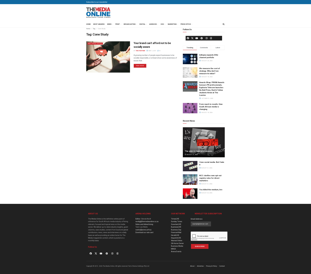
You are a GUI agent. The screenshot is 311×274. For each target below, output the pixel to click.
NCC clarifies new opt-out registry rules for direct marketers (210, 178)
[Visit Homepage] (98, 12)
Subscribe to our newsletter (96, 2)
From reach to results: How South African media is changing (211, 106)
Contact (222, 266)
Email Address (197, 219)
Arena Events (176, 251)
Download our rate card (144, 232)
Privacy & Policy (211, 266)
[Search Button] (223, 24)
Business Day (176, 230)
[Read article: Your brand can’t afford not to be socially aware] (108, 57)
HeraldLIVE (175, 235)
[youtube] (196, 38)
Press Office (186, 24)
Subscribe (200, 246)
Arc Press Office (95, 43)
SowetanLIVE (176, 224)
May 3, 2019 (152, 51)
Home (88, 24)
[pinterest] (201, 38)
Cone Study (101, 29)
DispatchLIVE (176, 238)
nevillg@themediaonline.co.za (146, 221)
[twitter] (192, 38)
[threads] (211, 38)
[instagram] (206, 38)
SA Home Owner (177, 243)
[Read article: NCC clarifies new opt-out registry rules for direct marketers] (190, 179)
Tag (94, 29)
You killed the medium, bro (210, 190)
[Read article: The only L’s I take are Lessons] (204, 142)
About (192, 266)
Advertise (200, 266)
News (109, 24)
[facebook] (188, 38)
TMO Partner (140, 51)
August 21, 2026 (192, 154)
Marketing (172, 24)
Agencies (153, 24)
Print (117, 24)
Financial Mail (176, 232)
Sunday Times (176, 221)
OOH (162, 24)
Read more (141, 65)
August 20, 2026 (206, 193)
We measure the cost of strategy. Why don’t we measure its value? (209, 71)
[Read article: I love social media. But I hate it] (190, 166)
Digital (142, 24)
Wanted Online (176, 241)
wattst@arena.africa (143, 230)
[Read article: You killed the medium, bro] (190, 193)
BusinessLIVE (176, 227)
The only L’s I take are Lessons (198, 151)
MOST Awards (98, 24)
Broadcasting (130, 24)
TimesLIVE (175, 219)
